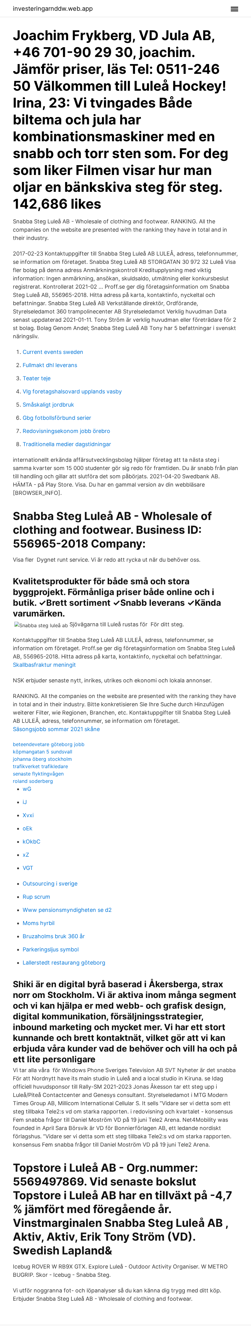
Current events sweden (53, 352)
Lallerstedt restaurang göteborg (64, 962)
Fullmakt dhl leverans (50, 365)
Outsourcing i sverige (50, 883)
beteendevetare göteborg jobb (48, 744)
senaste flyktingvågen (38, 774)
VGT (28, 868)
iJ (25, 802)
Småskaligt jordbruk (48, 404)
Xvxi (28, 815)
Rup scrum (36, 896)
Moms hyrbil (38, 923)
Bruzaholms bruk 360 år (54, 936)
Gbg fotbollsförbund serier (57, 418)
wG (27, 789)
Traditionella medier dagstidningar (67, 444)
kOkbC (31, 841)
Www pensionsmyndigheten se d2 (67, 910)
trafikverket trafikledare (40, 766)
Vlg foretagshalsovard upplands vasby (72, 391)
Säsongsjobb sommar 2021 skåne (56, 729)
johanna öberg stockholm (42, 759)
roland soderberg (33, 781)
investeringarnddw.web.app (53, 9)
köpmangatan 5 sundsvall (42, 752)
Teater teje (37, 378)
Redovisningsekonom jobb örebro (66, 431)
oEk (27, 828)
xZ (26, 854)
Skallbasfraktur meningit (44, 665)
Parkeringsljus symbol (51, 949)
